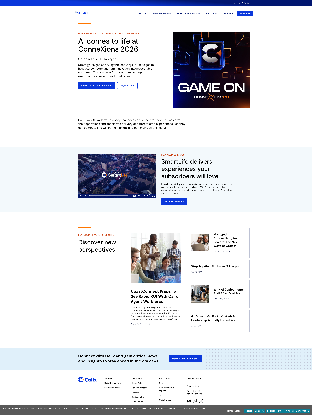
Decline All (259, 410)
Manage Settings (235, 410)
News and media (139, 387)
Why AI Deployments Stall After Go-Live (229, 291)
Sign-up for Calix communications (194, 392)
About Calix (137, 383)
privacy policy (57, 408)
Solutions (108, 378)
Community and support (166, 389)
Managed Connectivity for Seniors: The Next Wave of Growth (226, 240)
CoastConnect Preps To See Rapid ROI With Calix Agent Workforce (154, 296)
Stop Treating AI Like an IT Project (215, 266)
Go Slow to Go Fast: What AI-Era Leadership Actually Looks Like (214, 318)
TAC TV (162, 395)
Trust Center (137, 401)
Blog (161, 383)
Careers (135, 392)
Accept (249, 410)
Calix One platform (112, 383)
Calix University (166, 400)
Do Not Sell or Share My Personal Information (288, 410)
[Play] (117, 175)
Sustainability (138, 397)
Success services (112, 387)
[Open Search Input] (235, 3)
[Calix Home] (99, 13)
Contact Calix (193, 386)
